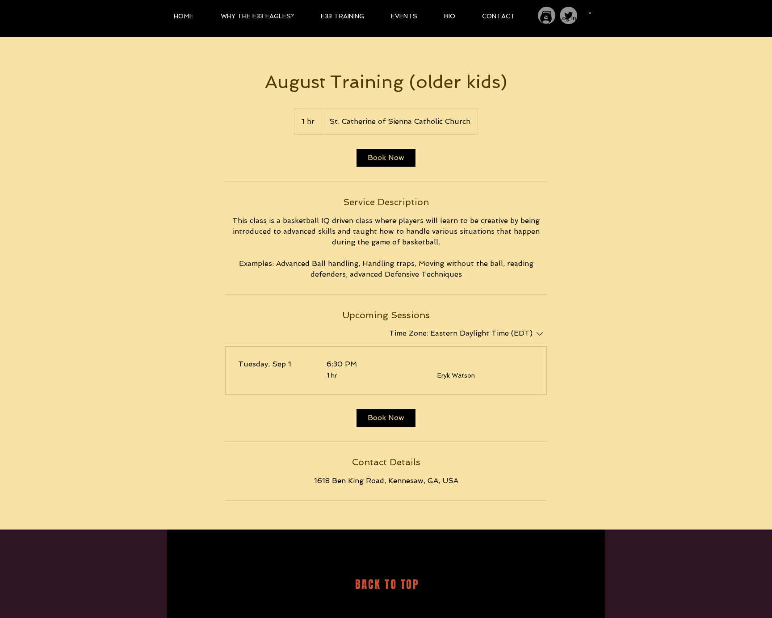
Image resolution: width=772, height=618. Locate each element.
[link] (386, 158)
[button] (590, 11)
